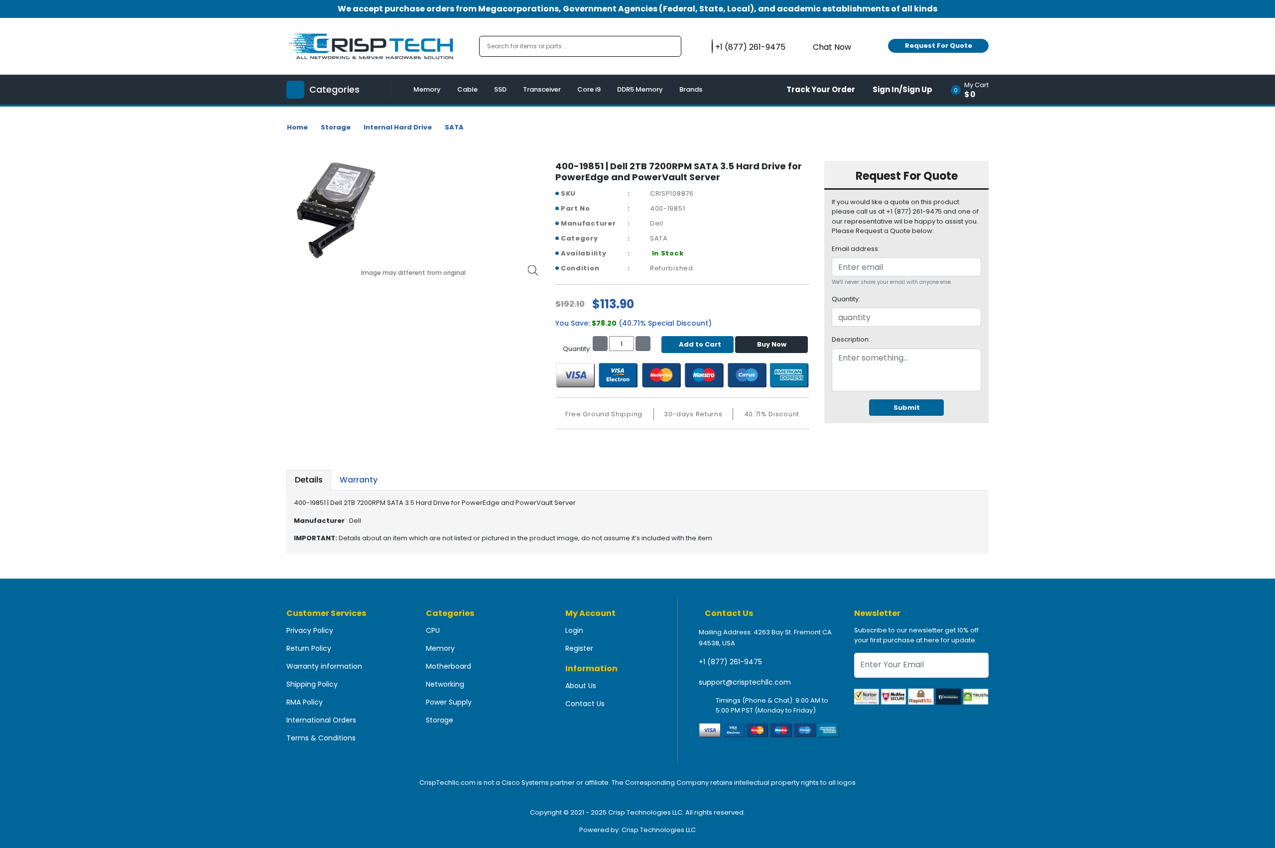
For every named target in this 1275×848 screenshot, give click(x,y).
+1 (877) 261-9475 (730, 662)
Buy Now (771, 344)
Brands (690, 89)
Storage (336, 127)
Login (574, 630)
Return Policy (308, 648)
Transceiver (542, 89)
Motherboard (448, 666)
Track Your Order (820, 89)
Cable (467, 89)
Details (309, 479)
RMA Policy (304, 702)
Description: (851, 339)
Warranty (359, 479)
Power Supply (449, 702)
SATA (454, 127)
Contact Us (585, 704)
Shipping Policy (312, 684)
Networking (445, 684)
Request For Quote (938, 45)
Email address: (856, 248)
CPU (433, 630)
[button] (973, 90)
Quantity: (846, 299)
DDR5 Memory (640, 89)
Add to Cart (700, 344)
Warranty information (324, 666)
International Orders (321, 720)
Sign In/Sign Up (902, 89)
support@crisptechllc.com (745, 682)
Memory (427, 89)
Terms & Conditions (321, 738)
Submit (906, 407)
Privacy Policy (309, 630)
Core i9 (589, 89)
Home (297, 127)
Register (579, 648)
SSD (500, 89)
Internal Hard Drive (398, 127)
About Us (580, 686)
